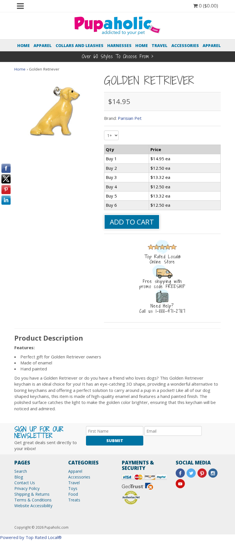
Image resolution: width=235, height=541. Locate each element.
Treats (74, 500)
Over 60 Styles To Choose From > (118, 56)
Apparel (43, 45)
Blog (18, 477)
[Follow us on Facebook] (180, 473)
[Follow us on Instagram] (213, 473)
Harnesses (119, 45)
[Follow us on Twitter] (191, 473)
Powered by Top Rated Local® (31, 537)
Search (20, 471)
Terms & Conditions (33, 500)
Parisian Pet (130, 118)
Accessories (185, 45)
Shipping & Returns (32, 494)
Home (23, 45)
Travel (159, 45)
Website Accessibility (33, 505)
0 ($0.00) (208, 5)
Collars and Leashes (79, 45)
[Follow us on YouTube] (180, 483)
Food (73, 494)
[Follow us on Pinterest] (202, 473)
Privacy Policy (27, 488)
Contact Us (24, 482)
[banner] (117, 25)
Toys (72, 488)
